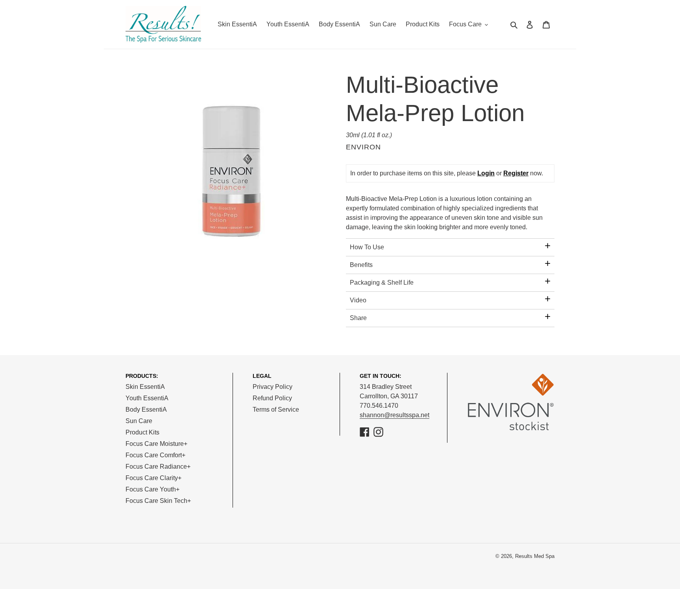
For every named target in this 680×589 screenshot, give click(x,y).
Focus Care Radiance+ (158, 466)
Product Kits (142, 432)
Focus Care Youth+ (152, 489)
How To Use (367, 247)
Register (515, 173)
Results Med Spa (534, 556)
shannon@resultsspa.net (394, 415)
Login (486, 173)
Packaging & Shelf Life (382, 282)
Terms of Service (276, 409)
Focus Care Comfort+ (155, 455)
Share (358, 318)
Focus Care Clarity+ (153, 478)
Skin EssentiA (145, 386)
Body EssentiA (146, 409)
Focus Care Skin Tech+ (158, 500)
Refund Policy (272, 398)
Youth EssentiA (147, 398)
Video (358, 300)
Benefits (361, 264)
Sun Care (139, 421)
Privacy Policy (272, 386)
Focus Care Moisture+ (156, 443)
